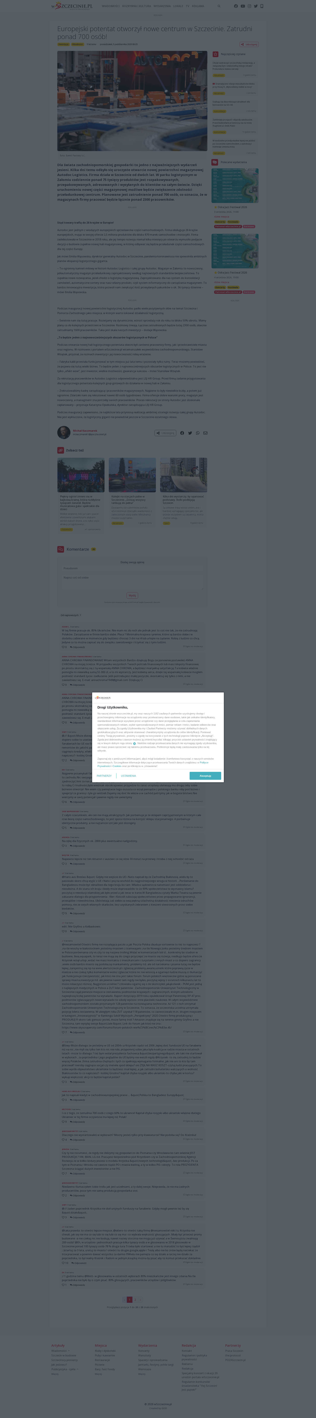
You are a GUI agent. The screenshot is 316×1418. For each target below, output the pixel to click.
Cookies (117, 766)
